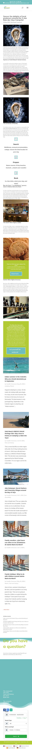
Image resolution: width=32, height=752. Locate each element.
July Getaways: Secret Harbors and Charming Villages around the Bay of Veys (16, 490)
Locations (6, 702)
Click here (15, 274)
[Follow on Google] (7, 710)
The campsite (7, 701)
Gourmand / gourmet (16, 22)
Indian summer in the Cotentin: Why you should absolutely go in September (16, 379)
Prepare (16, 162)
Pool (4, 704)
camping (7, 386)
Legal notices (23, 741)
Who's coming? (9, 726)
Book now (6, 697)
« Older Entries (6, 609)
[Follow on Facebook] (4, 710)
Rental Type (8, 720)
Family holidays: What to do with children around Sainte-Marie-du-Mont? (15, 576)
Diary (5, 705)
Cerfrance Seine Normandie (15, 741)
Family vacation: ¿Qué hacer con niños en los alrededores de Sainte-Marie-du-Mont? (15, 542)
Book (16, 178)
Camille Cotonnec (11, 384)
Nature (12, 386)
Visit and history (9, 442)
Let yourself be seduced (15, 350)
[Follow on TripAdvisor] (11, 710)
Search (16, 144)
